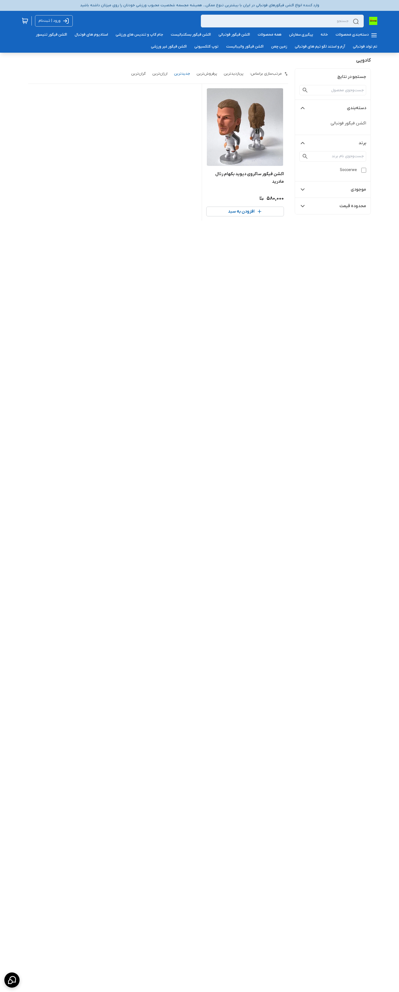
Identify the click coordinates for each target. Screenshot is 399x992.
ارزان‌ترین (159, 73)
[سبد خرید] (25, 21)
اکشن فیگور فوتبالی (348, 123)
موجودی (358, 189)
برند (362, 143)
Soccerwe (348, 170)
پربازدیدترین (233, 73)
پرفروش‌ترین (207, 73)
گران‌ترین (138, 73)
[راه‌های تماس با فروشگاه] (12, 980)
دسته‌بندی (356, 108)
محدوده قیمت (353, 206)
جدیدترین (182, 73)
